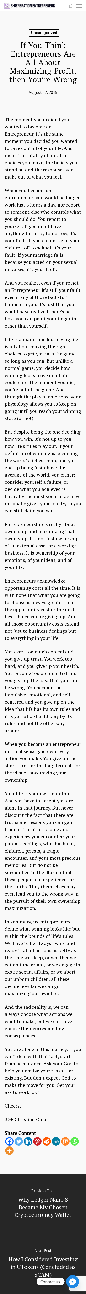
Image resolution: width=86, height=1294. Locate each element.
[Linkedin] (28, 1141)
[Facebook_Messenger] (72, 1281)
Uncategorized (44, 33)
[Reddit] (47, 1141)
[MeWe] (56, 1141)
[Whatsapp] (74, 1141)
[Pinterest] (37, 1141)
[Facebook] (9, 1141)
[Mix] (65, 1141)
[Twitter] (19, 1141)
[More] (9, 1150)
